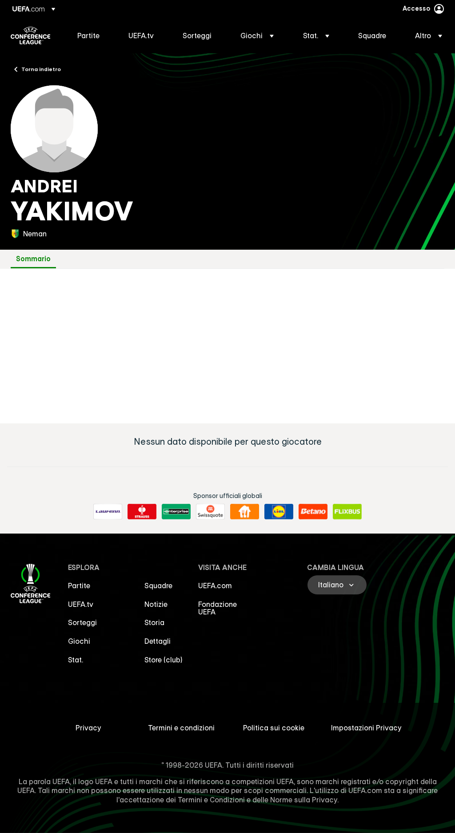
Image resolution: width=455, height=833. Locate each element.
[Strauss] (142, 512)
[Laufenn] (107, 512)
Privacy (88, 728)
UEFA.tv (80, 604)
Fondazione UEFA (217, 608)
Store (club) (163, 660)
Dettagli (157, 641)
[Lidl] (278, 512)
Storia (154, 622)
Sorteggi (82, 622)
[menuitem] (92, 35)
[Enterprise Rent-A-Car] (176, 512)
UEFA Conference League (30, 35)
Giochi (79, 641)
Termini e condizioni (181, 728)
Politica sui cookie (273, 728)
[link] (88, 35)
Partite (79, 586)
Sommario (33, 259)
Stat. (75, 660)
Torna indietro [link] (41, 69)
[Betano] (313, 512)
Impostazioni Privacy (366, 728)
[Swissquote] (210, 512)
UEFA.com (215, 586)
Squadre (158, 586)
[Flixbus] (347, 512)
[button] (257, 35)
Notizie (156, 604)
